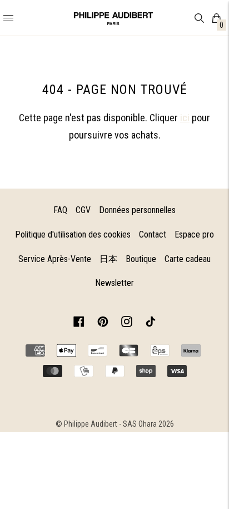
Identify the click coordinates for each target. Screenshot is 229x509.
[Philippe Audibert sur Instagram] (126, 323)
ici (185, 117)
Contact (152, 234)
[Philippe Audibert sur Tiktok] (150, 323)
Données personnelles (137, 210)
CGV (83, 210)
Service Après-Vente (54, 259)
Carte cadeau (188, 259)
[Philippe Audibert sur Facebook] (78, 323)
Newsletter (114, 283)
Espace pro (194, 234)
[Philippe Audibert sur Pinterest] (102, 323)
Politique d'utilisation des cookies (73, 234)
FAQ (60, 210)
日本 (108, 259)
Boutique (141, 259)
